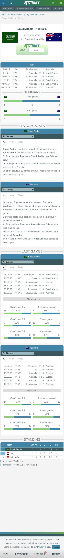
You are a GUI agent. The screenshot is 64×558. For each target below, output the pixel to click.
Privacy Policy (44, 547)
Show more (32, 299)
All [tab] (4, 142)
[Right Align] (11, 3)
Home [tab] (11, 142)
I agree (56, 547)
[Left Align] (3, 3)
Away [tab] (20, 142)
